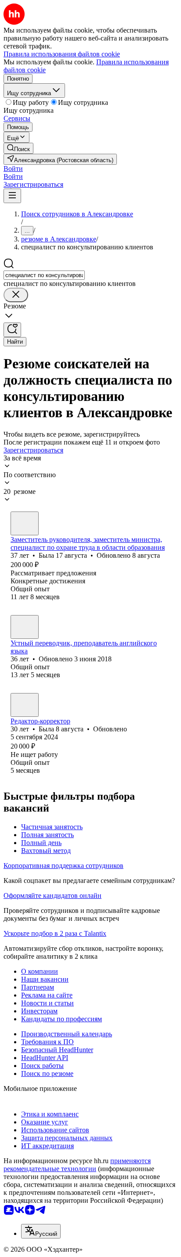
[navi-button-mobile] (12, 196)
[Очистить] (16, 295)
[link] (18, 148)
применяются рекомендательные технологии (77, 1164)
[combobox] (44, 275)
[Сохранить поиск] (12, 330)
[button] (13, 168)
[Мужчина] (25, 627)
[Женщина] (25, 523)
